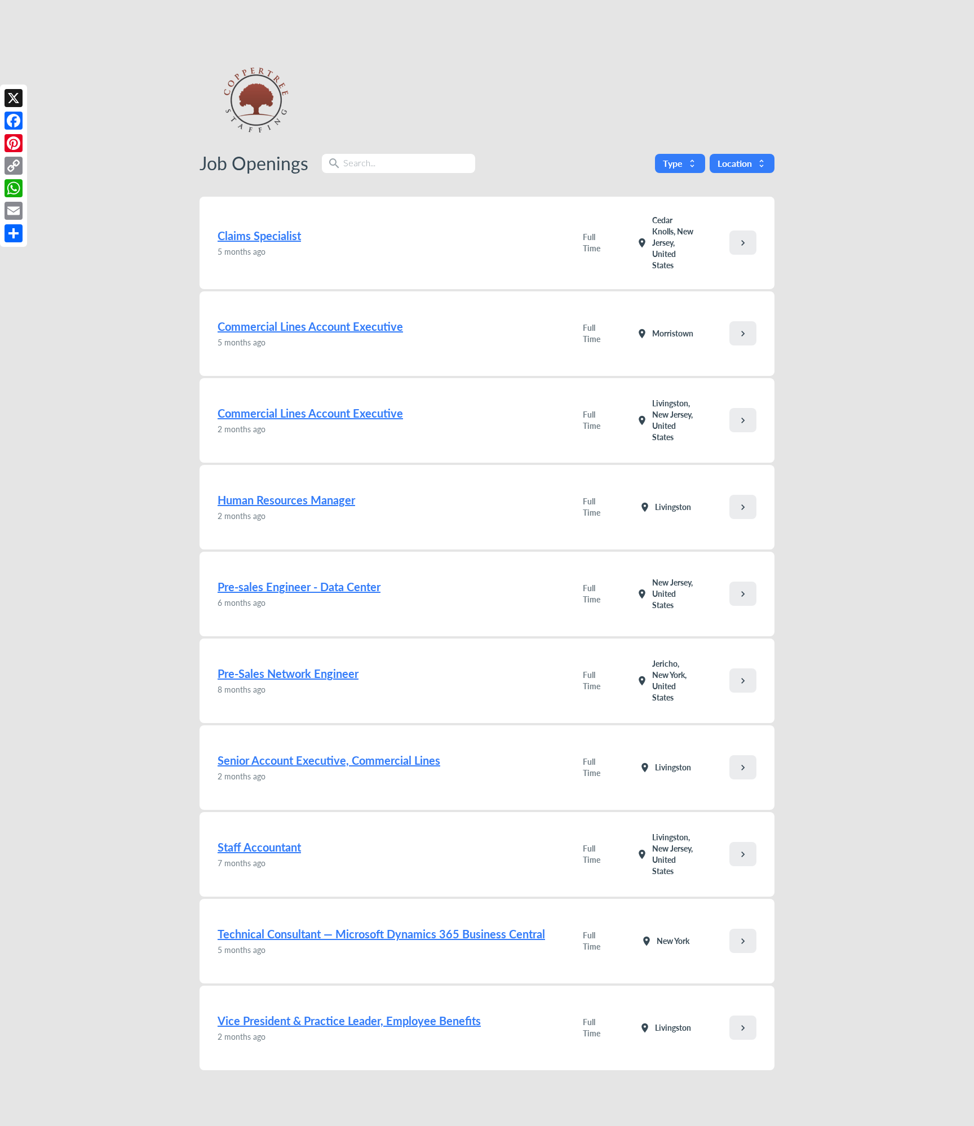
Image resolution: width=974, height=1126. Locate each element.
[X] (13, 98)
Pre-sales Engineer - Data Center (299, 586)
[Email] (13, 211)
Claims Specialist (259, 235)
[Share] (13, 233)
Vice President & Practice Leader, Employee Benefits (349, 1020)
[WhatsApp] (13, 188)
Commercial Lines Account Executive (310, 326)
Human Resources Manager (286, 500)
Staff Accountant (259, 847)
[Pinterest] (13, 143)
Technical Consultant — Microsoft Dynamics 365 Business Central (381, 934)
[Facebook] (13, 120)
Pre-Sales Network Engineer (288, 673)
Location (742, 163)
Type (680, 163)
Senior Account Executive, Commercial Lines (329, 760)
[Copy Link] (13, 165)
